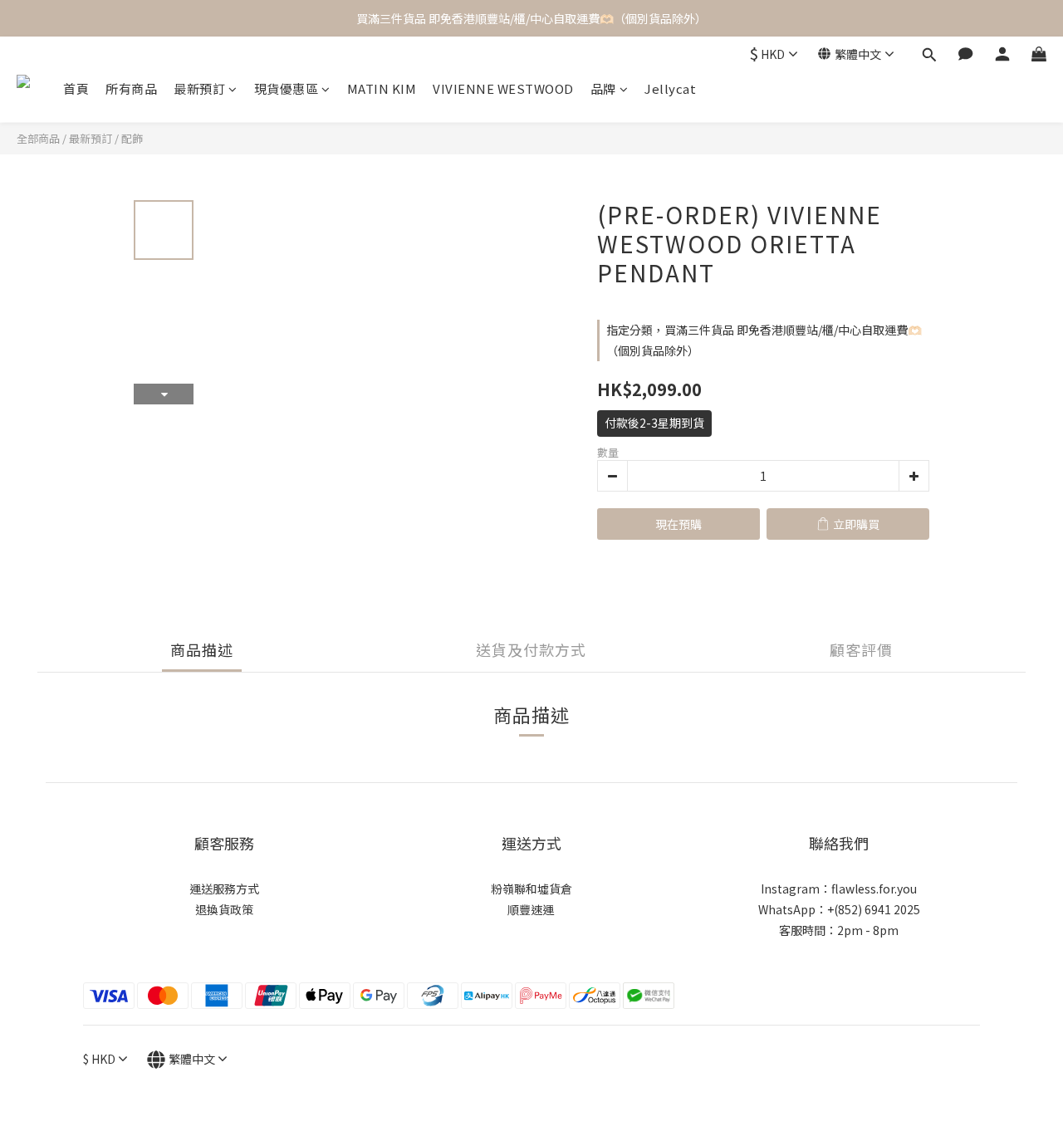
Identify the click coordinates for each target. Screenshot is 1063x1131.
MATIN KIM (382, 88)
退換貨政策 (224, 909)
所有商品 (131, 88)
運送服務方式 (224, 888)
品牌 (603, 88)
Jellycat (670, 88)
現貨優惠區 (286, 88)
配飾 (132, 138)
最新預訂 (199, 88)
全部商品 (38, 138)
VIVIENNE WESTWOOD (503, 88)
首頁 (76, 88)
